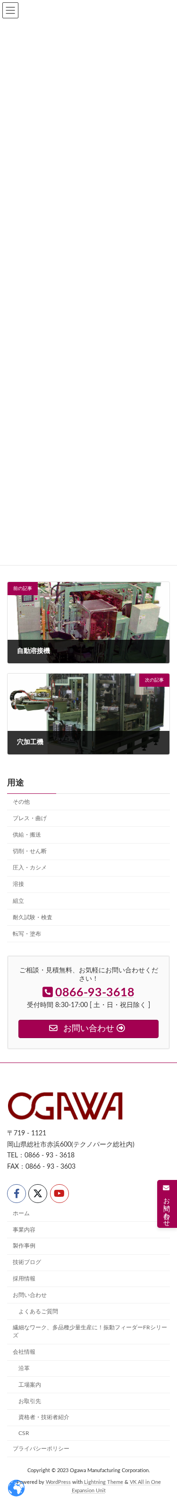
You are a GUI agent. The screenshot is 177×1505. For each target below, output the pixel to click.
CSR (23, 1433)
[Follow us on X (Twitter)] (37, 1193)
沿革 (24, 1368)
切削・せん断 (30, 851)
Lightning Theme (103, 1482)
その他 (21, 802)
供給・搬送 (27, 835)
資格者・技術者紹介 (43, 1417)
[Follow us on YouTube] (59, 1193)
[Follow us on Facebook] (16, 1193)
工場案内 (29, 1384)
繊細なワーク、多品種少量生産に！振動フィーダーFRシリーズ (90, 1331)
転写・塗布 (27, 934)
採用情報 (24, 1278)
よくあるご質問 (38, 1311)
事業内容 (24, 1229)
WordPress (58, 1482)
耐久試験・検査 (32, 917)
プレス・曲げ (30, 818)
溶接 (18, 884)
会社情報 (24, 1352)
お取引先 (29, 1401)
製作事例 (24, 1246)
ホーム (21, 1213)
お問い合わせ (30, 1294)
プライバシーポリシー (41, 1448)
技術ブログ (27, 1262)
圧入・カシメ (30, 867)
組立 (18, 900)
